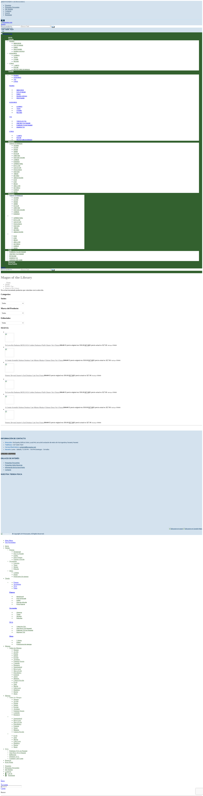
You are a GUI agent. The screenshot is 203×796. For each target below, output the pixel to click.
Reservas (8, 760)
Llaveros (17, 55)
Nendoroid (17, 43)
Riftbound (12, 256)
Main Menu (9, 540)
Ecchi (15, 180)
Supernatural (18, 164)
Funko (16, 47)
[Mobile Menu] (3, 20)
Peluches (19, 113)
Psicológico (18, 170)
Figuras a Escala (19, 51)
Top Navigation (10, 542)
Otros (11, 63)
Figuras (11, 41)
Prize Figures (18, 49)
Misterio (16, 176)
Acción (16, 148)
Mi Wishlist (9, 9)
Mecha (16, 184)
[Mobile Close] (2, 537)
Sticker (16, 59)
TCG (9, 250)
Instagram (12, 454)
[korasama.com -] (6, 22)
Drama (16, 150)
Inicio (7, 546)
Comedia (16, 160)
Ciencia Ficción (18, 178)
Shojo (16, 248)
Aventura (17, 156)
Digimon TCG (20, 127)
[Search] (53, 27)
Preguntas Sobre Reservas (13, 465)
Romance (17, 162)
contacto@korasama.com (27, 447)
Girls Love (17, 186)
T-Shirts (16, 65)
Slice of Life (17, 168)
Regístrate (8, 15)
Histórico (17, 188)
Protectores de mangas (22, 69)
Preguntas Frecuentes (12, 7)
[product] (103, 337)
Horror (16, 190)
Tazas (16, 57)
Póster (16, 67)
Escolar (16, 154)
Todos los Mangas (15, 144)
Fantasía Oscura (19, 158)
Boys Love (17, 166)
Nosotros (8, 5)
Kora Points (12, 264)
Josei (15, 182)
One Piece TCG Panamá (16, 254)
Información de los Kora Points (15, 467)
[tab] (16, 75)
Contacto (8, 11)
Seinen (16, 152)
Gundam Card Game (16, 758)
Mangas (11, 142)
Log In (7, 13)
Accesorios (13, 53)
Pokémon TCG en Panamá (17, 252)
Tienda (11, 39)
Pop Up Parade (18, 45)
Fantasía (17, 172)
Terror (16, 174)
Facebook (4, 454)
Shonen (16, 146)
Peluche (16, 61)
